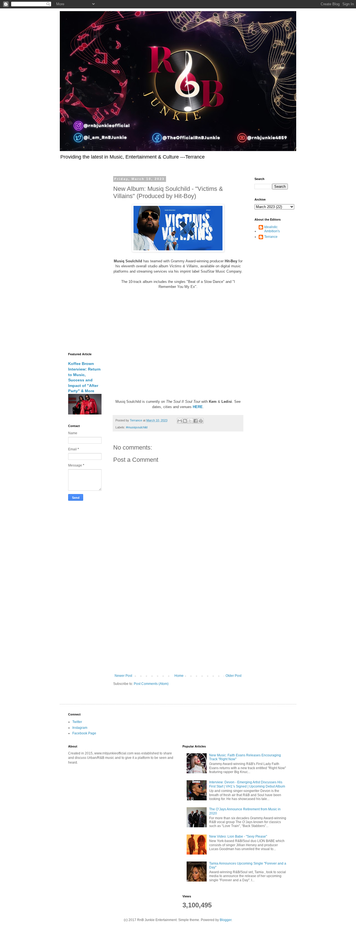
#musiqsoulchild (136, 427)
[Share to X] (190, 421)
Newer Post (123, 676)
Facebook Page (84, 733)
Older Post (233, 676)
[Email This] (179, 421)
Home (179, 676)
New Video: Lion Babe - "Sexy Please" (238, 836)
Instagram (79, 728)
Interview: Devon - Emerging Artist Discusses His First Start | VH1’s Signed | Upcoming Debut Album (247, 784)
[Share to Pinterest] (201, 421)
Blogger (225, 920)
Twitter (77, 722)
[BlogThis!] (185, 421)
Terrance (271, 237)
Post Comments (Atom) (151, 684)
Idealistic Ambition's (272, 229)
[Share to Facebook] (195, 421)
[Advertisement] (178, 628)
